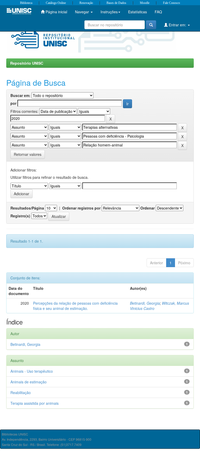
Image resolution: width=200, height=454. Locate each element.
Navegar (82, 11)
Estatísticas (137, 11)
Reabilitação (20, 392)
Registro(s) (20, 215)
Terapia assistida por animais (34, 403)
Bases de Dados (116, 2)
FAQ (158, 11)
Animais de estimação (28, 381)
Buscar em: (20, 95)
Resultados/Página (27, 208)
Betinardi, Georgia (145, 303)
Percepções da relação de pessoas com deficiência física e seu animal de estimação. (75, 305)
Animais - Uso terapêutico (31, 371)
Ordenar (147, 208)
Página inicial (56, 11)
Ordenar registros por (81, 208)
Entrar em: (177, 24)
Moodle (144, 2)
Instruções (109, 11)
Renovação (86, 2)
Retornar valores (27, 154)
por (13, 103)
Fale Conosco (171, 2)
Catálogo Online (56, 2)
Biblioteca (26, 2)
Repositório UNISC (26, 63)
